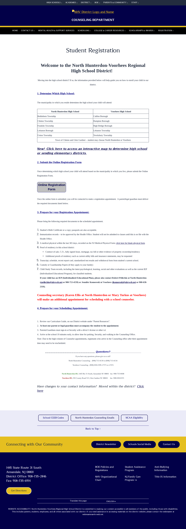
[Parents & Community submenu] (127, 2)
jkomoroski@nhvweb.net (124, 282)
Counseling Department (93, 19)
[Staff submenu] (138, 2)
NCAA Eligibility (134, 418)
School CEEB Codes (53, 418)
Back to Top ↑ (93, 429)
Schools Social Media (139, 444)
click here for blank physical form (130, 243)
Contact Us (169, 444)
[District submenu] (90, 2)
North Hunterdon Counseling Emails (94, 418)
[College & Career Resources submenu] (125, 30)
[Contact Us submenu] (34, 30)
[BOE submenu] (99, 2)
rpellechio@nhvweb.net (51, 282)
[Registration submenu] (173, 30)
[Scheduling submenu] (90, 30)
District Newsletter (106, 444)
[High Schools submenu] (61, 2)
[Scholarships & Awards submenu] (154, 30)
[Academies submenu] (77, 2)
